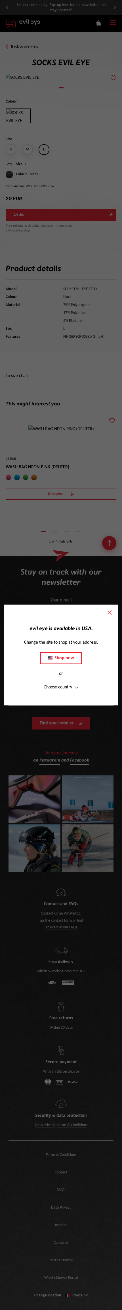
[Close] (110, 612)
